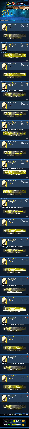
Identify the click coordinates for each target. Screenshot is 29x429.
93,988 (27, 24)
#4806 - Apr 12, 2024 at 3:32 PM (4, 120)
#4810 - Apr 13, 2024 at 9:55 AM (4, 198)
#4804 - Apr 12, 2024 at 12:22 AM (4, 81)
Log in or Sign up (26, 0)
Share (27, 60)
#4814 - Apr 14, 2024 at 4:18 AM (4, 276)
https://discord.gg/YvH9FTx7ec (4, 52)
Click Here (27, 45)
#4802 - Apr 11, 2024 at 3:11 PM (4, 42)
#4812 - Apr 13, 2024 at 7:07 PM (4, 237)
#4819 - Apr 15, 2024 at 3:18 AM (4, 374)
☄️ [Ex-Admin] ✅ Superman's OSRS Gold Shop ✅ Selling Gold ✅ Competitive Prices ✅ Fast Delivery (13, 414)
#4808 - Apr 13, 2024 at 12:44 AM (4, 159)
